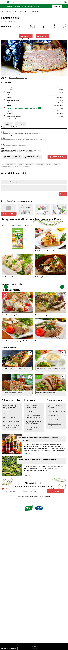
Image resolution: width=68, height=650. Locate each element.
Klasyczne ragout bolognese (31, 428)
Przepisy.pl (4, 11)
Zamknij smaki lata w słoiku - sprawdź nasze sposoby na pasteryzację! (38, 439)
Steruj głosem (33, 157)
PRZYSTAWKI (29, 164)
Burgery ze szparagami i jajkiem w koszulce (33, 422)
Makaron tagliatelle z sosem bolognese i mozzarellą (10, 407)
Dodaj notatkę (58, 157)
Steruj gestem (12, 157)
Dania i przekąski (12, 11)
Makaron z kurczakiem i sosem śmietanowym (10, 426)
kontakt (34, 646)
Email (7, 124)
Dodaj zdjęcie (8, 214)
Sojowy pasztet (53, 415)
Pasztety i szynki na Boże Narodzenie (45, 392)
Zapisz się (55, 491)
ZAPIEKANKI (17, 166)
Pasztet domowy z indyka (56, 411)
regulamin (34, 648)
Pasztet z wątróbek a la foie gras (55, 406)
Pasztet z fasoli (53, 419)
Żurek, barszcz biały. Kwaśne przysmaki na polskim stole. (50, 368)
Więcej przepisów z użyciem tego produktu (15, 225)
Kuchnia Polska (11, 164)
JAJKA (48, 164)
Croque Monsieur (31, 411)
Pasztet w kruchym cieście (54, 424)
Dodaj (62, 194)
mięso (20, 164)
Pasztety (27, 11)
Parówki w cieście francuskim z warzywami (49, 251)
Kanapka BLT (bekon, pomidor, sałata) (32, 406)
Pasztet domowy (40, 341)
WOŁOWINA (56, 164)
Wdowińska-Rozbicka (10, 21)
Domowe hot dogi (9, 417)
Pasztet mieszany (41, 315)
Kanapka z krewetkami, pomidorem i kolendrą (33, 416)
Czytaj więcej (27, 453)
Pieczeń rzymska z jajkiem (11, 315)
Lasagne (6, 413)
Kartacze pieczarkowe (42, 277)
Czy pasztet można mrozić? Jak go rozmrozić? (15, 392)
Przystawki (20, 11)
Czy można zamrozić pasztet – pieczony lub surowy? (16, 368)
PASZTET (26, 166)
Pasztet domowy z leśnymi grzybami (14, 341)
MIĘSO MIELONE (6, 166)
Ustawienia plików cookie (8, 648)
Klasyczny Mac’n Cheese (11, 421)
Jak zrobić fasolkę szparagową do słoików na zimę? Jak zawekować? (37, 461)
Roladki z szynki (7, 277)
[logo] (11, 2)
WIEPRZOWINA (39, 164)
